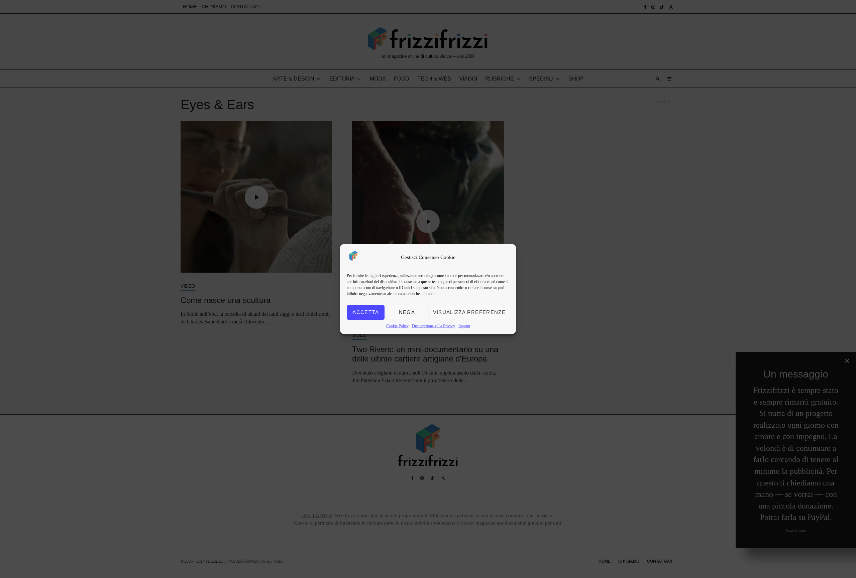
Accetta (365, 312)
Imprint (464, 325)
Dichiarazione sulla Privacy (433, 325)
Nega (407, 312)
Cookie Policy (397, 325)
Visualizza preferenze (469, 312)
